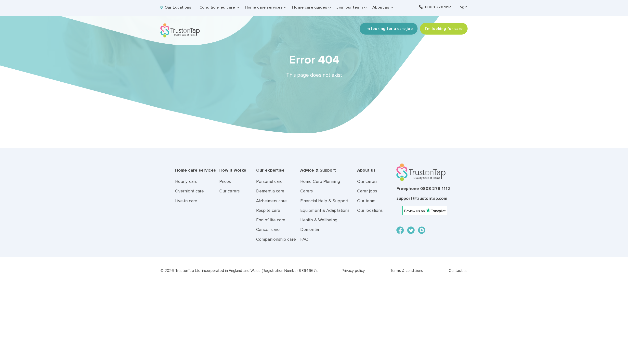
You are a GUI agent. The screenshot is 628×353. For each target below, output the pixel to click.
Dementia (309, 229)
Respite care (268, 210)
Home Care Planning (320, 181)
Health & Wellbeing (318, 220)
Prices (225, 181)
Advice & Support (318, 170)
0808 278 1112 (438, 7)
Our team (366, 200)
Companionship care (276, 239)
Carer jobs (367, 191)
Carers (306, 191)
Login (463, 7)
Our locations (370, 210)
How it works (232, 170)
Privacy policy (353, 270)
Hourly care (186, 181)
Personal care (269, 181)
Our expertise (270, 170)
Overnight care (189, 191)
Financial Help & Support (324, 200)
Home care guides (309, 7)
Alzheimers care (271, 200)
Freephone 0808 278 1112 (423, 188)
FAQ (304, 239)
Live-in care (186, 200)
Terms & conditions (406, 270)
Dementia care (270, 191)
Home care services (264, 7)
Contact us (458, 270)
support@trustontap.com (421, 198)
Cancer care (268, 229)
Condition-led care (217, 7)
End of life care (271, 220)
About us (380, 7)
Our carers (229, 191)
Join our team (350, 7)
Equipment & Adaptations (325, 210)
